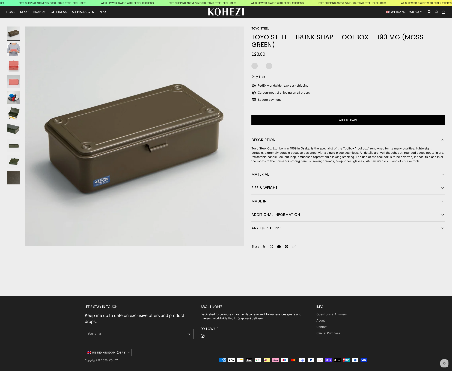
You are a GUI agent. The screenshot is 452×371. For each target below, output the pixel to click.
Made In (259, 201)
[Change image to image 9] (13, 161)
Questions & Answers (331, 314)
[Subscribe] (189, 334)
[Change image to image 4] (13, 81)
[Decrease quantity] (254, 66)
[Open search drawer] (429, 11)
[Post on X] (271, 246)
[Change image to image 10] (13, 177)
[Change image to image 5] (13, 97)
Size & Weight (264, 187)
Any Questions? (266, 228)
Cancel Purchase (328, 333)
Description (263, 139)
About (320, 320)
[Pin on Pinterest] (286, 246)
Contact (322, 327)
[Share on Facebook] (279, 246)
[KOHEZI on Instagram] (203, 336)
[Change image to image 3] (13, 65)
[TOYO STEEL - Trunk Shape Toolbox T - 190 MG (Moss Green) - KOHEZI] (134, 136)
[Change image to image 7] (13, 129)
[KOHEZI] (226, 12)
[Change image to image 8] (13, 145)
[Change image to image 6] (13, 113)
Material (260, 174)
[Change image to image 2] (13, 49)
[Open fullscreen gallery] (238, 239)
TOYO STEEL (260, 28)
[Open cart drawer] (443, 11)
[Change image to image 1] (13, 33)
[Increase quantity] (269, 66)
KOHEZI (113, 360)
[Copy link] (294, 246)
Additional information (275, 214)
